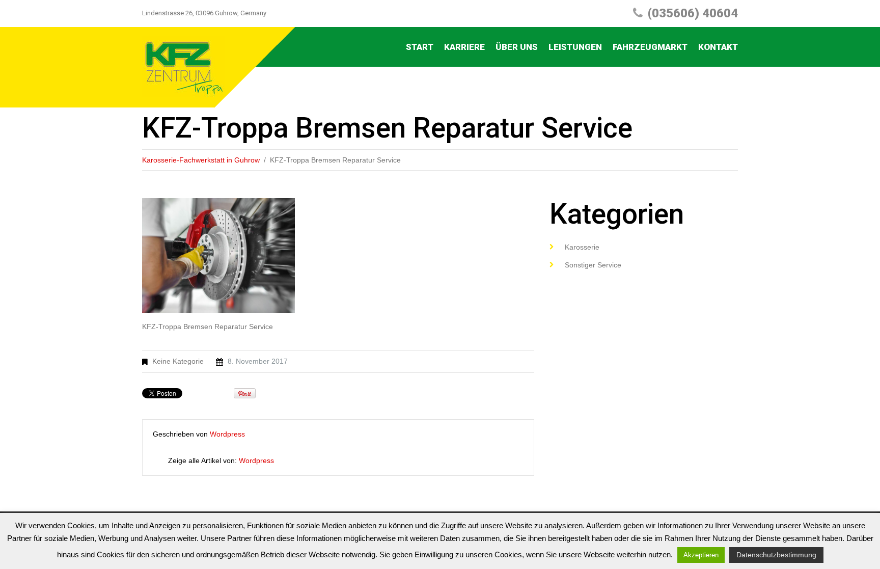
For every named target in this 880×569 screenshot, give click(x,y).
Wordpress (227, 434)
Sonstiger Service (593, 265)
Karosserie (582, 247)
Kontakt (718, 47)
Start (419, 47)
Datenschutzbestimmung (776, 555)
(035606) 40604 (693, 13)
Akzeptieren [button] (701, 555)
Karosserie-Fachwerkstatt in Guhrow (201, 160)
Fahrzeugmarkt (650, 47)
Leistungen (575, 47)
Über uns (517, 47)
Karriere (464, 47)
